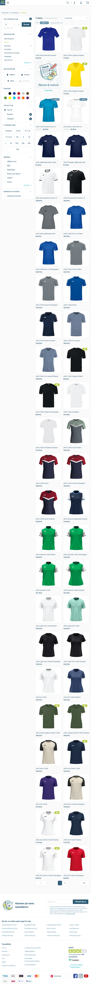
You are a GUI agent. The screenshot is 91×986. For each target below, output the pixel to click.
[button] (48, 75)
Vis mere (27, 63)
